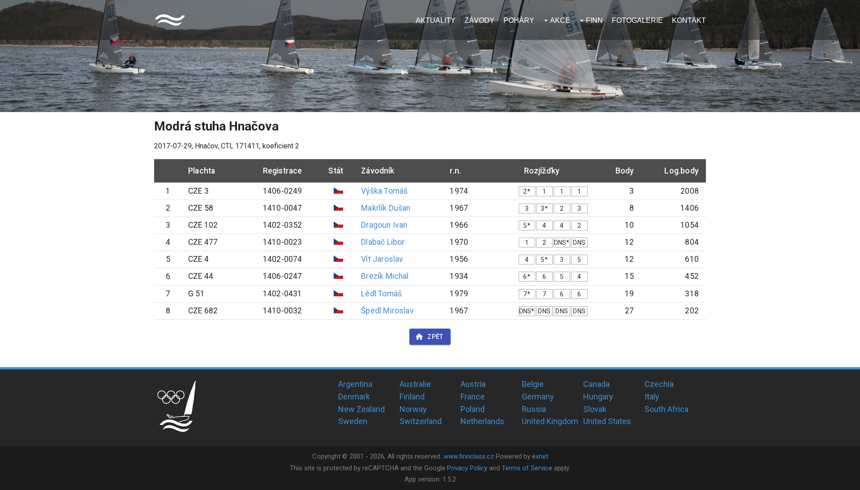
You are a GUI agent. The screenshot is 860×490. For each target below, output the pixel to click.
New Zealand (361, 409)
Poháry (518, 20)
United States (607, 421)
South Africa (666, 409)
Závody (479, 20)
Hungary (598, 396)
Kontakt (689, 20)
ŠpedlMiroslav (387, 310)
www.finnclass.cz (468, 456)
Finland (412, 396)
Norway (413, 409)
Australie (415, 384)
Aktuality (436, 20)
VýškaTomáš (384, 190)
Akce (560, 20)
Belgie (533, 384)
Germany (538, 396)
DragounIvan (384, 225)
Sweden (352, 421)
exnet (540, 456)
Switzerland (421, 421)
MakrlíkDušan (385, 208)
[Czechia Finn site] (169, 19)
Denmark (354, 396)
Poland (472, 409)
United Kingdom (550, 421)
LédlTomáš (381, 293)
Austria (473, 384)
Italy (652, 396)
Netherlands (482, 421)
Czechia (659, 384)
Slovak (594, 409)
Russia (534, 409)
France (472, 396)
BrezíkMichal (384, 276)
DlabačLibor (382, 242)
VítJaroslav (382, 259)
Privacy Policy (467, 468)
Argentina (355, 384)
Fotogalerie (637, 20)
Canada (596, 384)
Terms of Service (527, 468)
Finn (594, 20)
